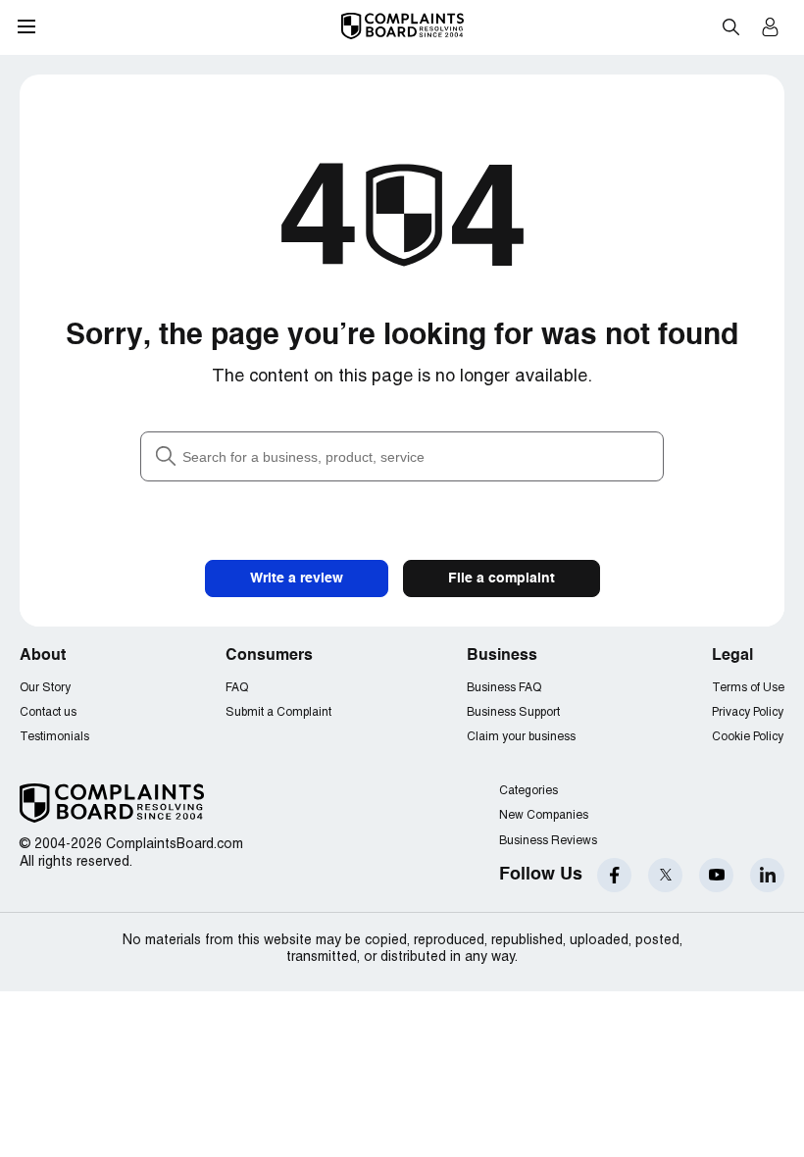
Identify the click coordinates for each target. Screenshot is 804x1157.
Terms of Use (748, 687)
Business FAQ (504, 687)
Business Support (513, 712)
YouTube (716, 875)
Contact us (48, 712)
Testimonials (54, 736)
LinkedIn (767, 875)
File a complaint (501, 578)
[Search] (402, 456)
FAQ (237, 687)
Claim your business (521, 736)
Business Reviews (548, 840)
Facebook (614, 875)
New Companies (543, 815)
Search (730, 26)
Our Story (45, 687)
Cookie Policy (747, 736)
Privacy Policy (747, 712)
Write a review (296, 578)
